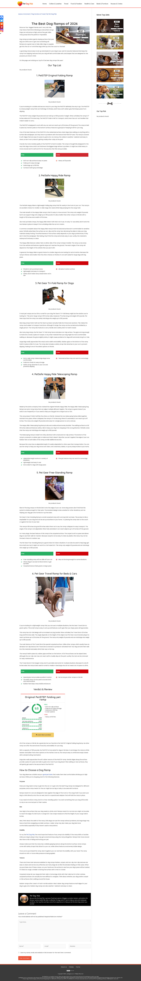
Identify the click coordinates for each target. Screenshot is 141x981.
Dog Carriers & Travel (38, 14)
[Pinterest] (1, 27)
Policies (71, 967)
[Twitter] (1, 20)
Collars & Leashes (55, 4)
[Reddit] (1, 23)
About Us (64, 967)
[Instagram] (1, 30)
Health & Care (89, 4)
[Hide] (0, 33)
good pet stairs (48, 774)
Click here (109, 978)
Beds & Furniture (102, 4)
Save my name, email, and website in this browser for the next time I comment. (45, 953)
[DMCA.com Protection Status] (70, 971)
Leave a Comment (24, 14)
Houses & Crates (116, 4)
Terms (78, 967)
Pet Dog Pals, (30, 835)
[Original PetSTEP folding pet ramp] (25, 708)
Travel (66, 4)
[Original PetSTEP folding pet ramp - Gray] (55, 89)
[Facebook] (1, 17)
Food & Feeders (76, 4)
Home (45, 4)
